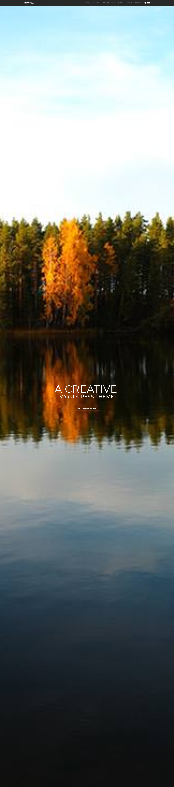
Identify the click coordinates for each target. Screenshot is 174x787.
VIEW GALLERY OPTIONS (87, 408)
